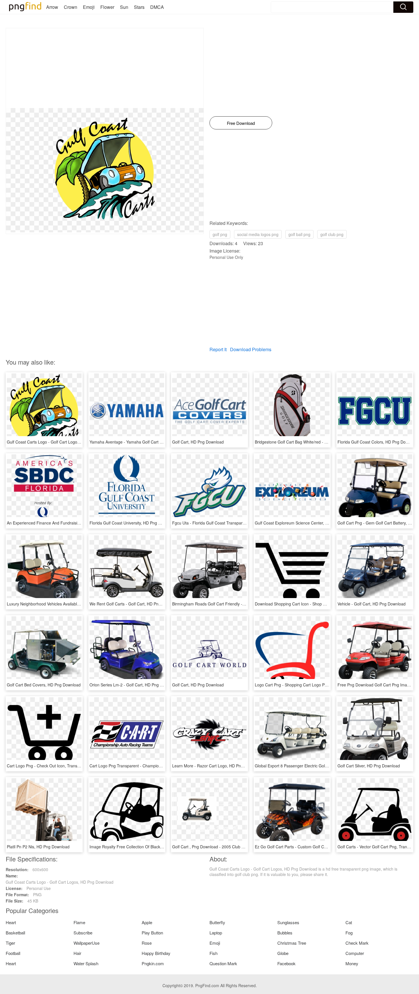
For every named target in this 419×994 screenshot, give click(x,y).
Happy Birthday (156, 953)
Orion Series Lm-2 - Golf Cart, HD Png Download (134, 685)
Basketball (15, 933)
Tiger (10, 943)
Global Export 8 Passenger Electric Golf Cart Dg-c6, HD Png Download (318, 766)
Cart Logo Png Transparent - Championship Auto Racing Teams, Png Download (161, 766)
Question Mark (223, 963)
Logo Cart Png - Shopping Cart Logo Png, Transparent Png (308, 685)
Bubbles (284, 933)
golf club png (331, 234)
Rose (147, 943)
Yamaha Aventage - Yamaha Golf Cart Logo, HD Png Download (147, 442)
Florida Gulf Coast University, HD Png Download (133, 523)
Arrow (52, 7)
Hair (77, 953)
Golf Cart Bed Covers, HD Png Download (44, 685)
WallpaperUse (86, 943)
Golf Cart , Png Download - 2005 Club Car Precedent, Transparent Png (236, 846)
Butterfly (217, 922)
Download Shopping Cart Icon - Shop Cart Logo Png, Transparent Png (318, 604)
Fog (349, 933)
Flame (79, 922)
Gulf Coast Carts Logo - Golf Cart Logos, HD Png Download (61, 442)
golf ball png (299, 234)
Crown (70, 7)
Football (13, 953)
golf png (220, 234)
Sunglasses (288, 922)
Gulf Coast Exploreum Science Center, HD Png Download (306, 523)
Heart (11, 922)
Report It (218, 349)
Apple (147, 922)
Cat (348, 922)
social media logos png (257, 234)
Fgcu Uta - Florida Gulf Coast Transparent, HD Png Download (228, 523)
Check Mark (357, 943)
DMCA (157, 7)
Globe (282, 953)
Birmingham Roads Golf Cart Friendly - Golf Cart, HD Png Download (233, 604)
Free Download (241, 123)
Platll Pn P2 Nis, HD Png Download (38, 846)
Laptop (216, 933)
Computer (354, 953)
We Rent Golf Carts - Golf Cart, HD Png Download (135, 604)
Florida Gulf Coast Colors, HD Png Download (377, 442)
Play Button (152, 933)
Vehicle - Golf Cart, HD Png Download (371, 604)
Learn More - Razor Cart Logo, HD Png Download (217, 766)
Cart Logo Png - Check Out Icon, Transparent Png (52, 766)
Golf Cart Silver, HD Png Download (368, 766)
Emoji (89, 7)
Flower (107, 7)
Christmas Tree (291, 943)
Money (351, 963)
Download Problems (250, 349)
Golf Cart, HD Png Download (198, 442)
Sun (124, 7)
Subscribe (83, 933)
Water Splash (86, 963)
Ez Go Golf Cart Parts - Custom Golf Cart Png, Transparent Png (312, 846)
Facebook (286, 963)
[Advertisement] (105, 68)
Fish (213, 953)
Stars (139, 7)
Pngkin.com (153, 963)
